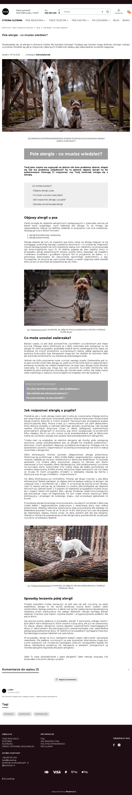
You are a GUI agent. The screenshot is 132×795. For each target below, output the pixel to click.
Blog (38, 28)
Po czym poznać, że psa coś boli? (45, 398)
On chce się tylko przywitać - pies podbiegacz (52, 388)
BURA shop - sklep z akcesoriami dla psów (17, 28)
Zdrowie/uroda (43, 55)
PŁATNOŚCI (7, 744)
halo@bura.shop (9, 760)
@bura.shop (7, 765)
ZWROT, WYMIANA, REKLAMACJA (18, 746)
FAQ (43, 739)
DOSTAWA (7, 741)
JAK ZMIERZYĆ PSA (50, 741)
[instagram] (119, 745)
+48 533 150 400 (9, 757)
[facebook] (114, 745)
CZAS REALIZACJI (10, 739)
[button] (107, 11)
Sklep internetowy (63, 792)
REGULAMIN (47, 746)
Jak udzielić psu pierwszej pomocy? (46, 393)
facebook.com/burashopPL (14, 763)
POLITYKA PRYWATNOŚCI (53, 744)
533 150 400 (50, 13)
